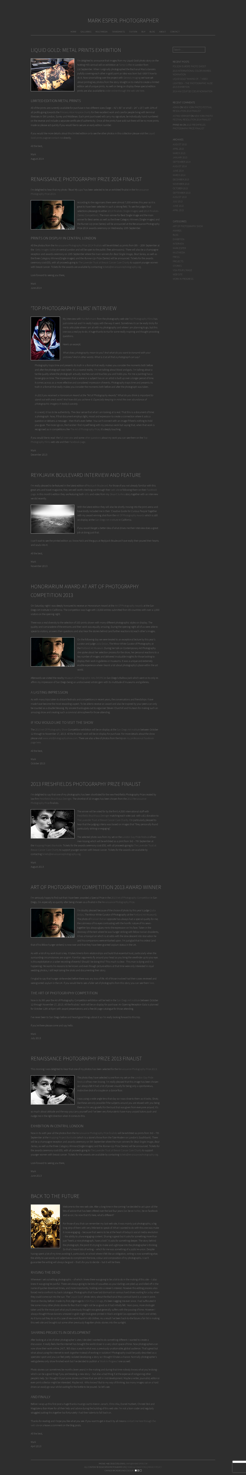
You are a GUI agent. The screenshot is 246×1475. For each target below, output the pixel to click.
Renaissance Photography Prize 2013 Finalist (86, 1058)
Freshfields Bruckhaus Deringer (55, 798)
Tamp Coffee (125, 64)
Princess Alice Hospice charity (75, 112)
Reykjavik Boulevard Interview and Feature (86, 474)
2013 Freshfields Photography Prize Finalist (86, 783)
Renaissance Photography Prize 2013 (137, 1069)
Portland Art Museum (92, 648)
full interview (66, 437)
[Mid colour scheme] (138, 1470)
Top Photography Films (141, 318)
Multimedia (102, 31)
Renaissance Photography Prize (118, 902)
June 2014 (178, 170)
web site (115, 489)
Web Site (178, 274)
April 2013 (178, 210)
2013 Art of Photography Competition (130, 897)
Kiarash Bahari (98, 919)
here (152, 983)
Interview (178, 243)
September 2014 (181, 162)
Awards (177, 230)
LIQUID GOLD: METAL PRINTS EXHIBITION (76, 49)
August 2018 (180, 144)
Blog (152, 31)
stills (86, 494)
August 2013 (180, 197)
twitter (137, 1211)
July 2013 (178, 201)
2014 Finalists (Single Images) (123, 211)
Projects (178, 261)
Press (176, 257)
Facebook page (77, 442)
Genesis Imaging (131, 77)
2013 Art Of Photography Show (51, 729)
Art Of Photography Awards (130, 515)
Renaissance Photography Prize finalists (96, 1133)
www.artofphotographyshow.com (60, 738)
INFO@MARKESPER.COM (136, 1463)
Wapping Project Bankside (48, 845)
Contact (175, 31)
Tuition (133, 31)
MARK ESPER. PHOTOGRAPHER (123, 20)
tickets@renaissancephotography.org (122, 267)
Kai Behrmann (88, 318)
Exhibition (178, 239)
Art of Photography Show (188, 226)
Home (73, 31)
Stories (177, 265)
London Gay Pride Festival (135, 837)
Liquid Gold (77, 1296)
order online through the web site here (124, 90)
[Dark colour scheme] (141, 1470)
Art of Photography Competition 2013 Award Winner (96, 887)
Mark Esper (179, 248)
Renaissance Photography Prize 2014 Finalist (86, 179)
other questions (93, 437)
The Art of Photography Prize (85, 429)
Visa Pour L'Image (182, 270)
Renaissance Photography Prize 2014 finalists (78, 245)
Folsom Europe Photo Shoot (189, 66)
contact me (57, 137)
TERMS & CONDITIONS (137, 1467)
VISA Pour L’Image (94, 1301)
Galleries (86, 31)
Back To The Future (55, 1196)
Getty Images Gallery (46, 249)
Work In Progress (108, 1361)
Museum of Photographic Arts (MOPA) (84, 678)
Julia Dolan (102, 643)
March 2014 (179, 175)
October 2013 (180, 188)
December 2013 (181, 179)
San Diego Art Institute (106, 519)
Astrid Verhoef (181, 116)
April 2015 (178, 148)
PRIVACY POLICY (155, 1467)
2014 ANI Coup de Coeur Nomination (192, 91)
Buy (143, 31)
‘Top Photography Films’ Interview (73, 308)
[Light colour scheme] (136, 1470)
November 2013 (181, 184)
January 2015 (180, 157)
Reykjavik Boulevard (97, 485)
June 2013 (178, 206)
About (162, 31)
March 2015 (179, 153)
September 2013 (181, 192)
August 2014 (180, 166)
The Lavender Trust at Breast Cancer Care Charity (104, 262)
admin (176, 107)
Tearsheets (118, 31)
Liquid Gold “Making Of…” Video (190, 79)
